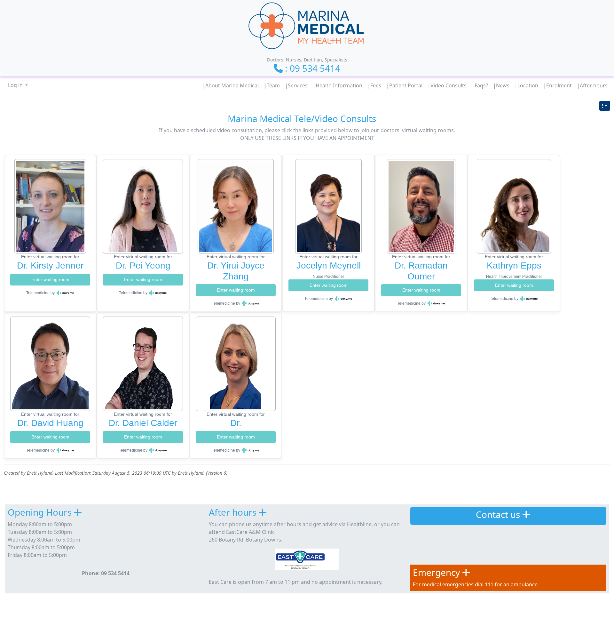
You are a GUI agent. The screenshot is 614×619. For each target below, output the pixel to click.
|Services (296, 85)
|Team (272, 85)
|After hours (592, 85)
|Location (526, 85)
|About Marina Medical (230, 85)
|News (501, 85)
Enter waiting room (50, 279)
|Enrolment (557, 85)
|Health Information (337, 85)
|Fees (374, 85)
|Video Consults (447, 85)
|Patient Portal (404, 85)
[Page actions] (604, 106)
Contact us (498, 514)
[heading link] (381, 118)
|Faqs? (480, 85)
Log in (16, 85)
